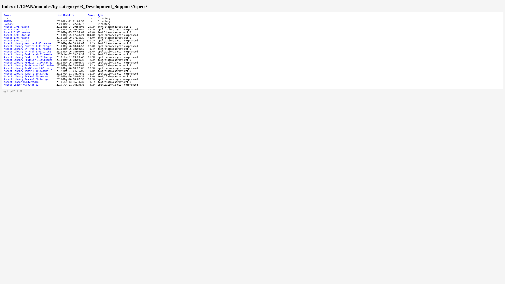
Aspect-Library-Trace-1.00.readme (26, 76)
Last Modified (66, 15)
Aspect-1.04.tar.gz (16, 40)
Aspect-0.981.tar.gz (17, 35)
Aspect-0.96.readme (16, 26)
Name (7, 15)
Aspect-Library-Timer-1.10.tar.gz (26, 73)
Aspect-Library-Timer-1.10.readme (26, 71)
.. (5, 18)
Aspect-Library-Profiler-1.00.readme (28, 60)
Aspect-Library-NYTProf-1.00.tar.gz (27, 51)
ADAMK (7, 21)
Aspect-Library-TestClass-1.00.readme (29, 65)
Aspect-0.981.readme (17, 32)
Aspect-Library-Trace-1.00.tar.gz (26, 79)
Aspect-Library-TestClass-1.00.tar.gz (29, 68)
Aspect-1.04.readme (16, 37)
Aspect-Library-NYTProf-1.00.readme (27, 49)
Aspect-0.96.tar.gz (16, 29)
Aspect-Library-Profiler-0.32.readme (28, 54)
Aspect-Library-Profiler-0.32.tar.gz (28, 57)
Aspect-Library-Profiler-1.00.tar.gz (28, 62)
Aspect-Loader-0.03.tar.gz (21, 84)
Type (101, 15)
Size (91, 15)
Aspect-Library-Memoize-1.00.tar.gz (27, 46)
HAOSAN (8, 24)
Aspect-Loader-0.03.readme (21, 82)
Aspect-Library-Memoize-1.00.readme (27, 43)
